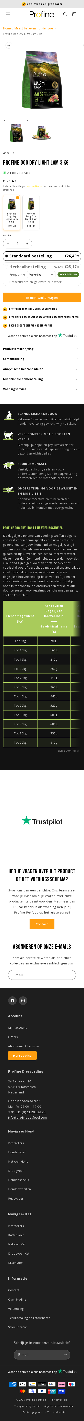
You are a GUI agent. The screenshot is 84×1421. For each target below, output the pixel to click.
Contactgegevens (32, 1412)
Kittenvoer (15, 1263)
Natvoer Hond (18, 1161)
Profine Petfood (36, 1399)
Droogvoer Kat (19, 1253)
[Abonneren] (71, 975)
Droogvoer (16, 1171)
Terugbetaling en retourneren (29, 1318)
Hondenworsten (19, 1189)
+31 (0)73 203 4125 (30, 1112)
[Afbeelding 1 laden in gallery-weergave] (16, 132)
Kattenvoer (16, 1235)
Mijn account (17, 1027)
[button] (8, 14)
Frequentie (17, 274)
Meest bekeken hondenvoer (34, 28)
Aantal (7, 235)
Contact (42, 924)
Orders (13, 1037)
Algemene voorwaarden (59, 1406)
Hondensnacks (18, 1180)
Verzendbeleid (56, 1412)
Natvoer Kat (17, 1244)
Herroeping (22, 1055)
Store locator (17, 1327)
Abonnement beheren (23, 1046)
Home (7, 28)
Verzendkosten (35, 186)
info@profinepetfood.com (27, 1117)
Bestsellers (16, 1143)
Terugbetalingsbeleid (27, 1406)
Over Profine (17, 1299)
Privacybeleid (59, 1399)
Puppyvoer (15, 1198)
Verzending (16, 1309)
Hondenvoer (17, 1152)
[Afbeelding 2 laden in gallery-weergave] (42, 132)
